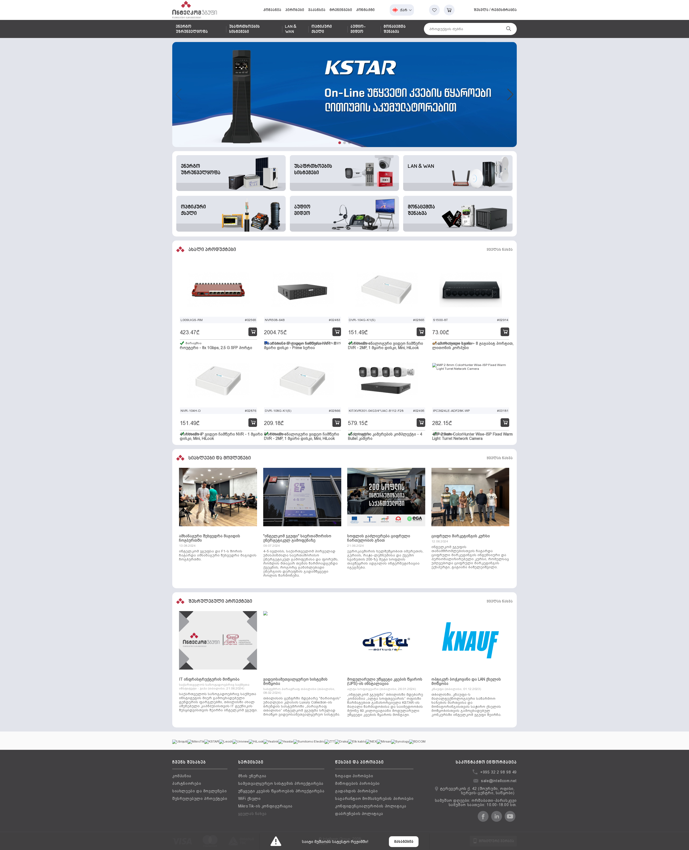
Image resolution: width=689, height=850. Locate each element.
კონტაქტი (365, 10)
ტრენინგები (340, 10)
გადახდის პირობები (356, 791)
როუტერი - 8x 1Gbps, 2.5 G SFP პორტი (216, 348)
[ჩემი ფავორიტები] (434, 10)
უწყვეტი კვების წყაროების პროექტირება (281, 791)
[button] (339, 142)
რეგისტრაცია (504, 10)
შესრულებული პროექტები (199, 798)
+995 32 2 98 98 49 (498, 772)
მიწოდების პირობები (357, 783)
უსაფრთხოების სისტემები (244, 29)
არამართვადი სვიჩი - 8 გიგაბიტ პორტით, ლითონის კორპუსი (473, 345)
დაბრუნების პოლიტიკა (359, 813)
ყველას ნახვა (500, 250)
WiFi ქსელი (249, 798)
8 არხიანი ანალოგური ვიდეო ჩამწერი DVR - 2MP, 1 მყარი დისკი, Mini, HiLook (301, 436)
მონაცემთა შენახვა (395, 29)
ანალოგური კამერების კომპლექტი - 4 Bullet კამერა (385, 436)
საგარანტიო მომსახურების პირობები (374, 798)
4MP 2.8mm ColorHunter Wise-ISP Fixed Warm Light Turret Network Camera (472, 436)
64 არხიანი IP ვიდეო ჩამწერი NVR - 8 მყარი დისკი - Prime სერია (300, 345)
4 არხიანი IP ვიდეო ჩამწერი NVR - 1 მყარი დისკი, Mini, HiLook (221, 436)
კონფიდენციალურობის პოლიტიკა (370, 806)
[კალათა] (449, 10)
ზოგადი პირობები (354, 776)
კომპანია (272, 10)
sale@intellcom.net (499, 781)
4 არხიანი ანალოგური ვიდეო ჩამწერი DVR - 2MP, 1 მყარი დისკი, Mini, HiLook (385, 345)
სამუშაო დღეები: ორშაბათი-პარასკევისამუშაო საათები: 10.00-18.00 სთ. (476, 802)
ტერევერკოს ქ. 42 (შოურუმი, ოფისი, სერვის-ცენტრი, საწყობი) (477, 790)
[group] (344, 94)
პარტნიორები (186, 783)
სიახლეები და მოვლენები (199, 791)
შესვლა (481, 10)
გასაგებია (403, 841)
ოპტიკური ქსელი (321, 29)
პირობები (294, 10)
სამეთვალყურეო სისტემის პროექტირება (281, 783)
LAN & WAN (290, 29)
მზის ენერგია (252, 776)
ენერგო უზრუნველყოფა (192, 29)
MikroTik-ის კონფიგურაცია (265, 806)
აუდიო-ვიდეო (357, 29)
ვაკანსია (316, 10)
